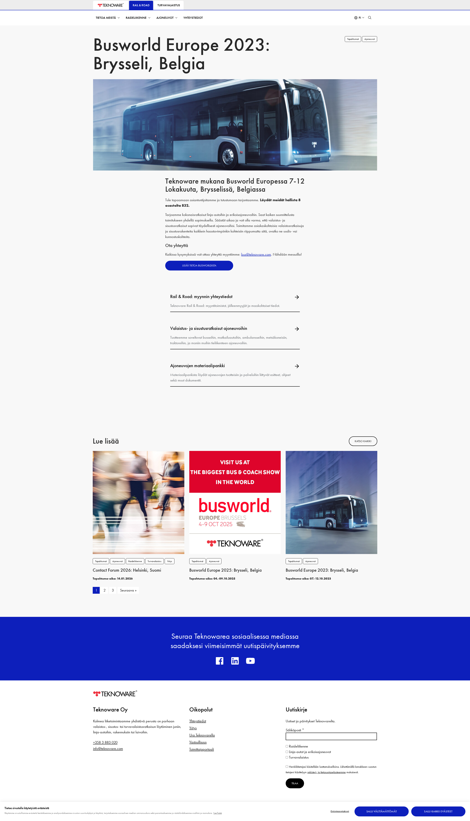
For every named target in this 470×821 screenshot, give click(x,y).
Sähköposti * (295, 730)
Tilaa (295, 783)
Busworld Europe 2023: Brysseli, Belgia (322, 570)
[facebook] (220, 661)
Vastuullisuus (198, 742)
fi (360, 18)
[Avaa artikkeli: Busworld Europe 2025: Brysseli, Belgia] (235, 502)
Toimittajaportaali (201, 749)
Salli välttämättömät (381, 811)
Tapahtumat (353, 39)
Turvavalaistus (154, 561)
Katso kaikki (363, 441)
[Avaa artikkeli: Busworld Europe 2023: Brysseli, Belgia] (331, 502)
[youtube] (250, 661)
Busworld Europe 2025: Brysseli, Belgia (225, 570)
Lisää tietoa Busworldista (199, 265)
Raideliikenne (136, 18)
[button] (370, 17)
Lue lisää (218, 813)
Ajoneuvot (164, 18)
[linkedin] (235, 661)
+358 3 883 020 (105, 742)
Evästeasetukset (340, 811)
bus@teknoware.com (256, 254)
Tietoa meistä (106, 18)
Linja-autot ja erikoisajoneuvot (309, 752)
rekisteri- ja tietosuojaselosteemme (326, 772)
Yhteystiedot (193, 18)
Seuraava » (128, 590)
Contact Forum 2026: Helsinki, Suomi (127, 570)
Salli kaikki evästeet (438, 811)
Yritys (169, 561)
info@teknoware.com (108, 748)
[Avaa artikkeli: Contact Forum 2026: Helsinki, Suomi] (138, 502)
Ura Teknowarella (202, 735)
